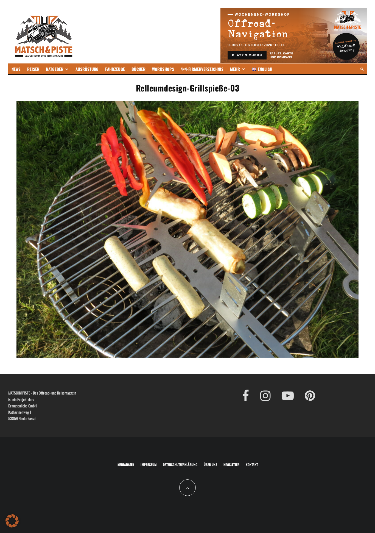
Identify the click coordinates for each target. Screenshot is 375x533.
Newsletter (231, 464)
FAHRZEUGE (115, 69)
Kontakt (252, 464)
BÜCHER (138, 69)
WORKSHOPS (163, 69)
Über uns (210, 464)
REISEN (33, 69)
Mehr (235, 69)
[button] (12, 521)
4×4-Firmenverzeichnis (202, 69)
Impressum (148, 464)
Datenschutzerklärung (180, 464)
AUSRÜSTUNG (87, 69)
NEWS (16, 69)
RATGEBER (54, 69)
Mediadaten (125, 464)
